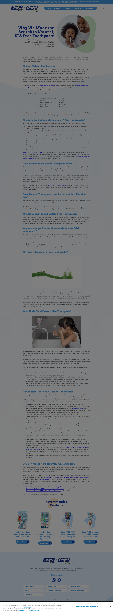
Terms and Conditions (34, 610)
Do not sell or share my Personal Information (86, 606)
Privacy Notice (27, 607)
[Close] (110, 606)
